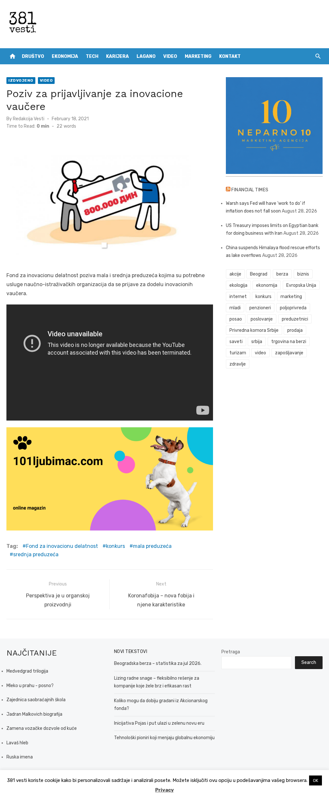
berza (282, 274)
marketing (291, 296)
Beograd (258, 274)
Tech (92, 56)
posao (235, 319)
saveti (236, 341)
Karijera (117, 56)
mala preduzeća (152, 546)
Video (170, 56)
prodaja (295, 330)
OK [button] (315, 780)
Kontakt (230, 56)
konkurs (115, 546)
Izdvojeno (20, 80)
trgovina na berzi (288, 341)
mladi (235, 308)
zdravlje (237, 364)
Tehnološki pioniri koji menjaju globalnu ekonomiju (164, 737)
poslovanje (262, 319)
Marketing (198, 56)
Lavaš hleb (17, 743)
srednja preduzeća (35, 554)
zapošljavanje (289, 353)
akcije (235, 274)
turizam (237, 353)
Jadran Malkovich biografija (34, 714)
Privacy (164, 790)
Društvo (33, 56)
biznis (303, 274)
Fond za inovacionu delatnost (62, 546)
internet (238, 296)
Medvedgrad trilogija (27, 671)
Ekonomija (65, 56)
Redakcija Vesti (28, 119)
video (260, 353)
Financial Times (250, 190)
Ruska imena (19, 757)
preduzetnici (295, 319)
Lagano (146, 56)
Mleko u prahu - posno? (30, 685)
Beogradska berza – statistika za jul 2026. (157, 663)
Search (308, 662)
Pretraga (230, 652)
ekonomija (266, 285)
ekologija (238, 285)
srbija (256, 341)
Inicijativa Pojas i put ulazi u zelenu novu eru (159, 723)
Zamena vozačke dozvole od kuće (41, 728)
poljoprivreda (293, 308)
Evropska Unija (301, 285)
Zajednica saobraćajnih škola (36, 700)
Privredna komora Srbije (254, 330)
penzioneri (260, 308)
